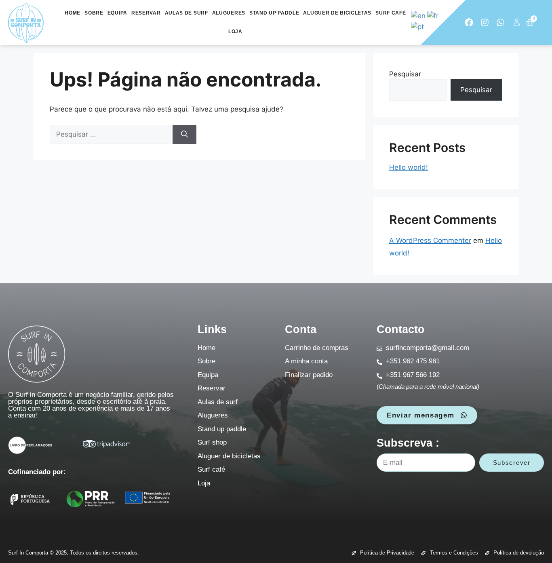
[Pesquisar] (184, 134)
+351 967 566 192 (413, 375)
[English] (418, 16)
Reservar (146, 13)
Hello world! (408, 167)
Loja (235, 31)
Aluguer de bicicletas (337, 13)
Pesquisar (405, 74)
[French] (433, 16)
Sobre (93, 13)
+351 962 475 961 (413, 361)
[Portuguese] (418, 26)
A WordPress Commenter (430, 240)
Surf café (390, 13)
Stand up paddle (274, 13)
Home (72, 13)
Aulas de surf (186, 13)
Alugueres (228, 13)
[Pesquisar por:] (111, 134)
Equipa (117, 13)
